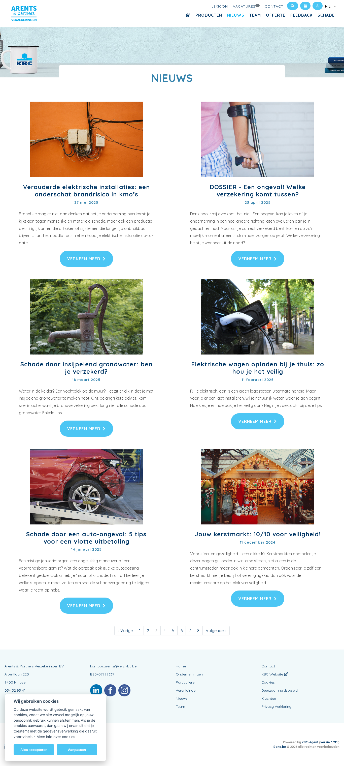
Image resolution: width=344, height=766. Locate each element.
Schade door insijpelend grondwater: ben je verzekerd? (86, 367)
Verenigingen (186, 690)
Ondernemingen (189, 674)
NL (329, 6)
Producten (208, 15)
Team (255, 15)
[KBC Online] (318, 6)
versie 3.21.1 (329, 742)
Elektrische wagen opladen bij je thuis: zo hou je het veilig (257, 367)
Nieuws (235, 15)
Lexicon (220, 6)
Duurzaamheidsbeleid (279, 690)
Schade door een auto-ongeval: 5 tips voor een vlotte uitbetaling (86, 537)
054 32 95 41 (15, 690)
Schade (326, 15)
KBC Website (272, 674)
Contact (274, 6)
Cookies (268, 682)
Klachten (268, 698)
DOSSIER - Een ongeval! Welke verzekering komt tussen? (258, 190)
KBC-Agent (310, 742)
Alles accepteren (33, 749)
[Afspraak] (305, 6)
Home (181, 666)
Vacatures (245, 6)
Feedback (301, 15)
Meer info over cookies (56, 736)
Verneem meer (83, 258)
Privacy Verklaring (276, 706)
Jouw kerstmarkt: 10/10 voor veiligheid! (258, 534)
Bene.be (279, 747)
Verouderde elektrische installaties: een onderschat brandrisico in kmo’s (86, 190)
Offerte (275, 15)
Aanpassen (77, 749)
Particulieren (186, 682)
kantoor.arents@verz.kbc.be (113, 666)
